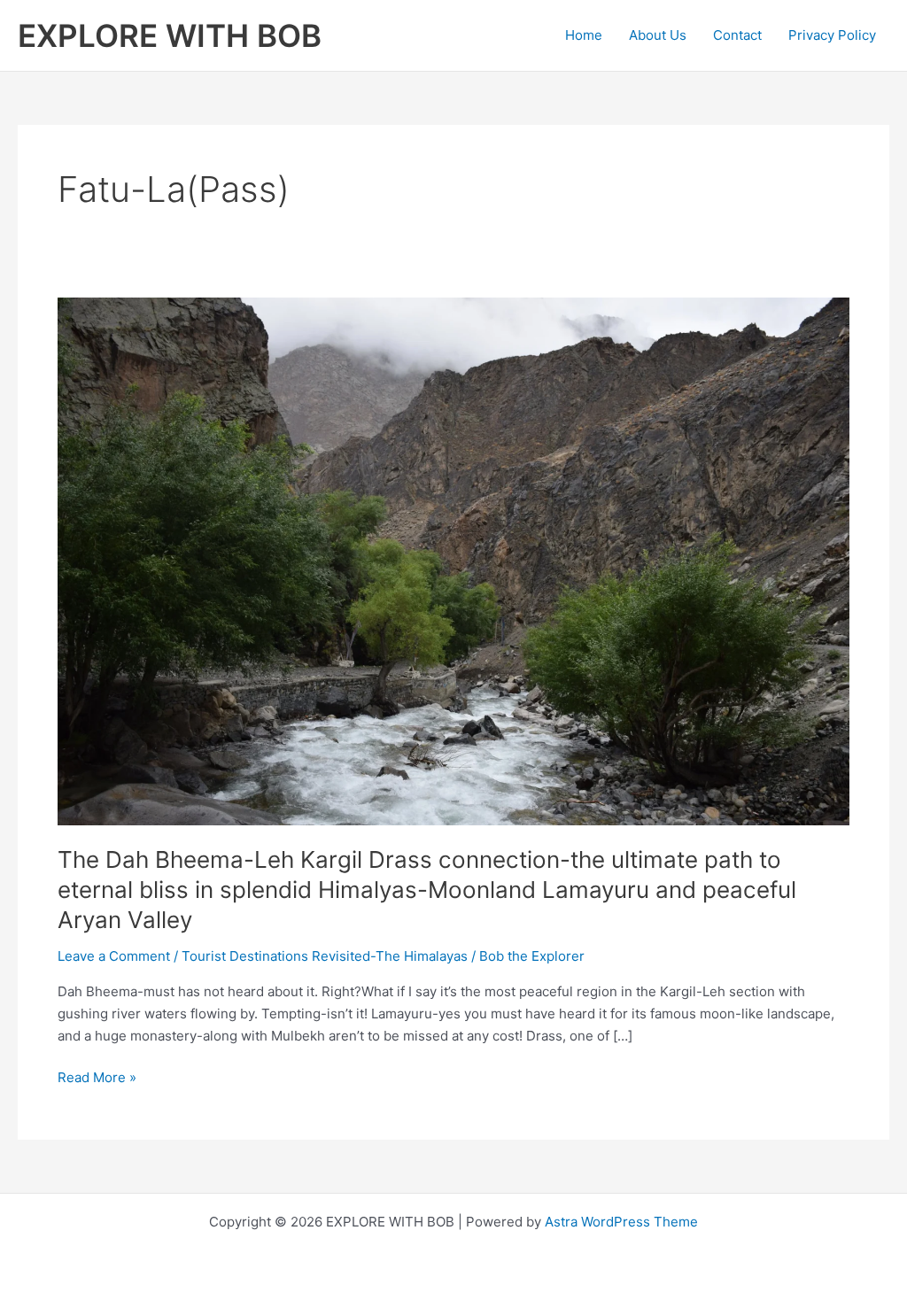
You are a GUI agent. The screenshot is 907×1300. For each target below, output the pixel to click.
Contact (737, 35)
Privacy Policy (832, 35)
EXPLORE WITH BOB (170, 35)
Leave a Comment (114, 956)
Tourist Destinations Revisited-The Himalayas (325, 956)
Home (583, 35)
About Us (657, 35)
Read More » (97, 1078)
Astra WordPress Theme (621, 1221)
